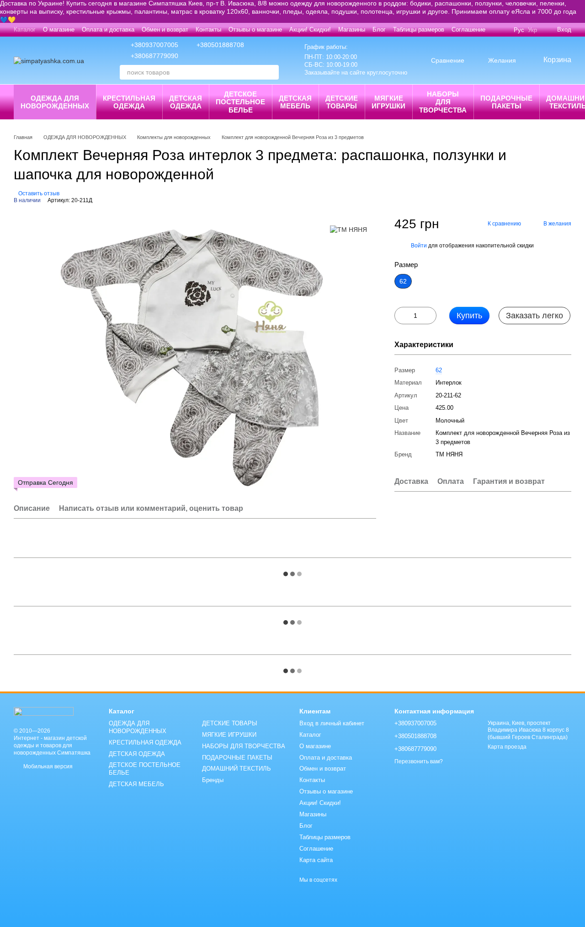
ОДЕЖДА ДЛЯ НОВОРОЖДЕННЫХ (55, 102)
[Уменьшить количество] (401, 315)
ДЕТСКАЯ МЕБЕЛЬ (295, 102)
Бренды (212, 780)
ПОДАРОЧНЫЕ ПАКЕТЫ (506, 102)
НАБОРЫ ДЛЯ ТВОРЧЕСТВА (443, 102)
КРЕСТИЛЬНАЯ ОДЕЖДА (129, 102)
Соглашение (468, 29)
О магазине (58, 29)
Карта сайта (316, 860)
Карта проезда (507, 747)
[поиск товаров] (271, 72)
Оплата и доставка (108, 29)
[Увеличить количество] (429, 315)
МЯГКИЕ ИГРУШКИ (388, 102)
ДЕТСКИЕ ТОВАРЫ (341, 102)
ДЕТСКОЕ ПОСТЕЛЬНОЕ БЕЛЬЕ (240, 102)
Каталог (25, 29)
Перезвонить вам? (418, 761)
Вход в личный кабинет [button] (331, 723)
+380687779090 (154, 56)
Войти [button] (419, 245)
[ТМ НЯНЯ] (348, 229)
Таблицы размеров (418, 29)
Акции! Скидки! (310, 29)
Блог (379, 29)
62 (439, 369)
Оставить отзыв (38, 193)
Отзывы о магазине (255, 29)
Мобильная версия (47, 766)
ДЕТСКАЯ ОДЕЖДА (185, 102)
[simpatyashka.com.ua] (44, 710)
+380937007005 (154, 45)
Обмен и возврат (165, 29)
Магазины (351, 29)
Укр (532, 30)
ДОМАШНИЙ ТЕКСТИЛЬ (236, 768)
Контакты (208, 29)
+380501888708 (220, 45)
